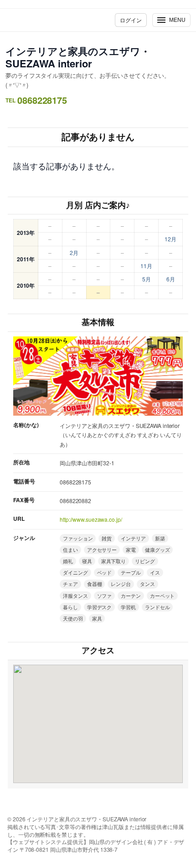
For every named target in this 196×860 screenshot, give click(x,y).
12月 (170, 239)
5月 (146, 279)
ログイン (131, 20)
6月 (170, 279)
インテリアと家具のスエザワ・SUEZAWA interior (77, 57)
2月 (74, 252)
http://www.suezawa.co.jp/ (91, 519)
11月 (146, 266)
